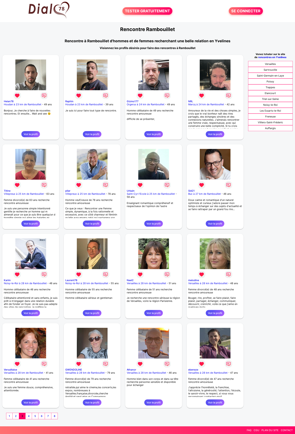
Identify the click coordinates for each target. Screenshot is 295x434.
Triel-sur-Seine (270, 99)
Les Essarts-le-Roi (270, 110)
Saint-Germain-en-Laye (270, 75)
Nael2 (130, 280)
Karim (7, 280)
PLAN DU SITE (270, 430)
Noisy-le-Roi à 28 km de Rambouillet (25, 283)
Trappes (270, 87)
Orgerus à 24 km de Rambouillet (145, 104)
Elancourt (270, 93)
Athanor (131, 369)
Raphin (69, 101)
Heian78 (9, 101)
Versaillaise (10, 369)
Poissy (270, 81)
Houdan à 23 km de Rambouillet (22, 104)
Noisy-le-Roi (270, 104)
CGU (256, 430)
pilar (67, 190)
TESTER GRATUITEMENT (147, 11)
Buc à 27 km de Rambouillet (204, 193)
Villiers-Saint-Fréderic (270, 122)
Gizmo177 (132, 101)
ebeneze (193, 369)
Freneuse (270, 116)
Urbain (131, 190)
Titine (7, 190)
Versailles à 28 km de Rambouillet (146, 283)
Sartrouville (270, 69)
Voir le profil (31, 134)
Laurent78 (71, 280)
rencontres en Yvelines (272, 57)
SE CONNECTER (245, 11)
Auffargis (270, 128)
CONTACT (287, 430)
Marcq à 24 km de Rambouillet (206, 104)
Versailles (270, 63)
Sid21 (191, 190)
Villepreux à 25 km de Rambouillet (24, 193)
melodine (193, 280)
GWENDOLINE (73, 369)
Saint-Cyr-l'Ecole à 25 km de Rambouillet (151, 193)
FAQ (249, 430)
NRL (190, 101)
